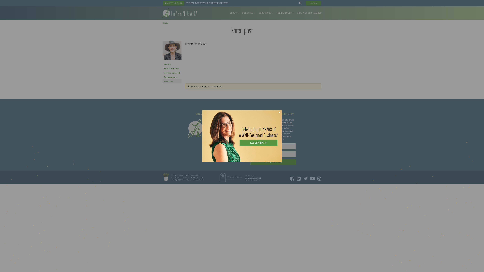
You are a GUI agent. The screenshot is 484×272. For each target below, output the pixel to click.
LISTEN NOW (258, 142)
